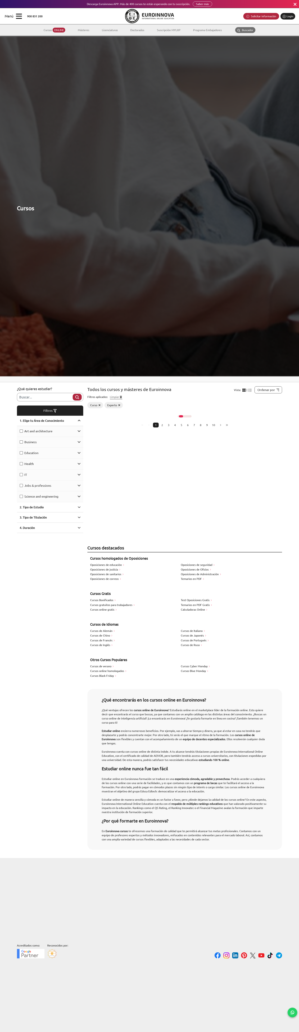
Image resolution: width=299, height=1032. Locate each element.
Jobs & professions (37, 485)
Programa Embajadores (207, 30)
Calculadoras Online (193, 609)
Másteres (83, 30)
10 (213, 425)
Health (29, 463)
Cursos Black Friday (102, 675)
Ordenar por (266, 390)
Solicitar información (263, 16)
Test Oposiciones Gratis (195, 600)
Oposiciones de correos (104, 578)
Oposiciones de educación (106, 564)
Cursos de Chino (100, 635)
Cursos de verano (101, 666)
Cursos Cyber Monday (194, 666)
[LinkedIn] (235, 955)
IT (25, 474)
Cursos (54, 30)
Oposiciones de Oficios (195, 569)
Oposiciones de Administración (200, 574)
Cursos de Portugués (194, 640)
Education (31, 453)
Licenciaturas (110, 30)
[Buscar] (77, 397)
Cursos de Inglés (100, 645)
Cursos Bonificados (102, 600)
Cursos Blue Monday (194, 670)
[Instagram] (226, 955)
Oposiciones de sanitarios (106, 574)
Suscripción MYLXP (168, 30)
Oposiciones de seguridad (197, 564)
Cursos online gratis (102, 609)
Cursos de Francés (101, 640)
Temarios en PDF (191, 578)
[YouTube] (261, 955)
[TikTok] (270, 955)
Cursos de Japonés (193, 635)
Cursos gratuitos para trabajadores (111, 604)
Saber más (202, 4)
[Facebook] (218, 955)
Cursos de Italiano (192, 630)
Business (30, 442)
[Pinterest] (244, 955)
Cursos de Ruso (190, 645)
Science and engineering (41, 496)
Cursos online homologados (107, 670)
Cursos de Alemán (101, 630)
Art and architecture (38, 431)
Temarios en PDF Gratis (195, 604)
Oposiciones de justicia (104, 569)
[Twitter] (253, 956)
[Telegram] (279, 955)
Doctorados (137, 30)
